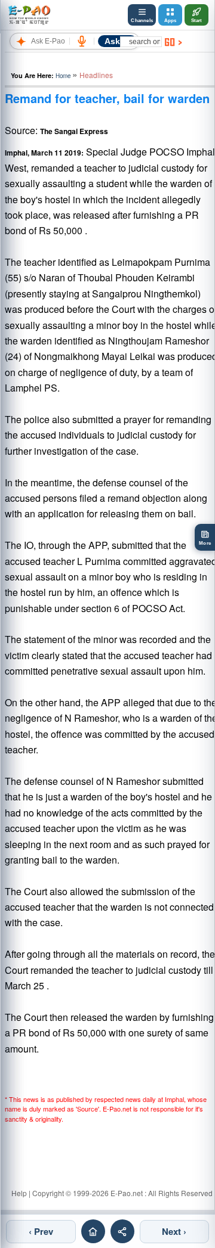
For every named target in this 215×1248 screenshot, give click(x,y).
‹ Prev (41, 1231)
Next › (174, 1231)
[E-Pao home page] (93, 1231)
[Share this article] (122, 1231)
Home (63, 76)
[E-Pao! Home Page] (29, 15)
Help (19, 1193)
